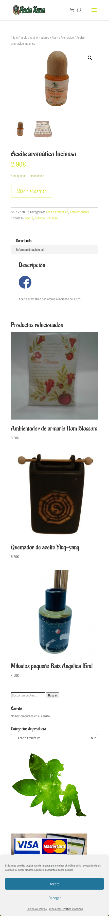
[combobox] (54, 737)
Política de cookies (37, 909)
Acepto (54, 883)
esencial (40, 218)
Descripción (23, 240)
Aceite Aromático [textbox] (53, 738)
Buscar (52, 695)
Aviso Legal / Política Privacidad (66, 909)
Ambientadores (39, 37)
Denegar (55, 897)
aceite (29, 218)
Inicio (14, 37)
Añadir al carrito (31, 191)
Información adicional (30, 249)
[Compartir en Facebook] (25, 282)
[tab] (54, 240)
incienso (52, 218)
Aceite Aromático (63, 37)
